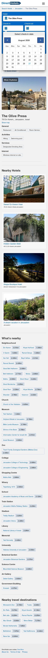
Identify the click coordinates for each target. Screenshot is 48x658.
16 (7, 60)
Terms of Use (15, 652)
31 (13, 67)
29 (41, 64)
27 (30, 64)
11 (18, 56)
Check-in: (7, 24)
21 (35, 60)
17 (13, 60)
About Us (5, 652)
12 (24, 56)
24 (13, 64)
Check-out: (29, 24)
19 (24, 60)
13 (30, 56)
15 (41, 56)
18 (18, 60)
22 (41, 60)
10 (13, 56)
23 (7, 64)
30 (7, 67)
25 (18, 64)
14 (35, 56)
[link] (11, 3)
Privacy (24, 652)
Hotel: (5, 14)
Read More (20, 649)
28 (35, 64)
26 (24, 64)
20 (30, 60)
